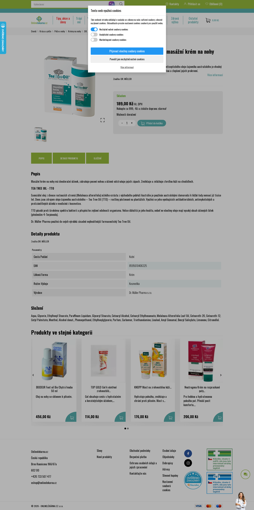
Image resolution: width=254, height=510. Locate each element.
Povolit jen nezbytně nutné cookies (127, 59)
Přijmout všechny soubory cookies (127, 51)
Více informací (127, 67)
